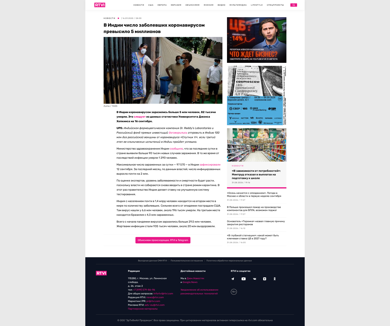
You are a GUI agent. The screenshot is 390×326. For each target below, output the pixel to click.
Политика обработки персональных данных (229, 260)
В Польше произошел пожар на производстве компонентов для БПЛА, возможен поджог (254, 209)
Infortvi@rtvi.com (163, 293)
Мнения (209, 5)
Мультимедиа (238, 5)
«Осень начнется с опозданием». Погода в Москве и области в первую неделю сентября (254, 194)
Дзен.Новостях (195, 278)
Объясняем (193, 5)
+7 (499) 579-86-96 (144, 289)
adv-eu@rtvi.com (155, 304)
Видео (221, 5)
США (151, 5)
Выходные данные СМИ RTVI (152, 260)
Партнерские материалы (143, 308)
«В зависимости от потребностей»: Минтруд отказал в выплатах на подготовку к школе (256, 174)
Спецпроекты (275, 5)
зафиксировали (210, 164)
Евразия (176, 5)
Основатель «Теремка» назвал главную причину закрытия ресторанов (256, 223)
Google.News (190, 282)
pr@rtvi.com (153, 301)
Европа (162, 5)
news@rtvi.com (155, 297)
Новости (138, 5)
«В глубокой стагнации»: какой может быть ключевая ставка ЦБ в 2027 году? (253, 237)
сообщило (176, 148)
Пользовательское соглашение (187, 260)
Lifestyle (257, 5)
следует (140, 116)
